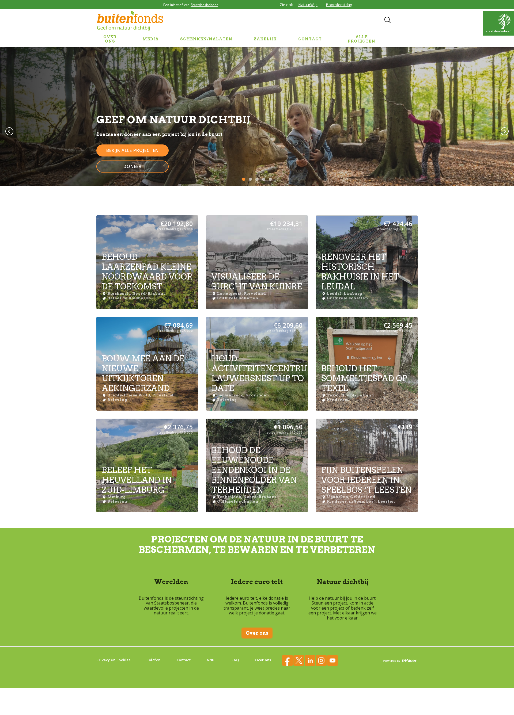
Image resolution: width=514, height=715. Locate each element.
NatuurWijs (308, 4)
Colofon (153, 659)
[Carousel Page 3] (257, 179)
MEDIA (150, 39)
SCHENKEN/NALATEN (206, 39)
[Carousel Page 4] (263, 179)
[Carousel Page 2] (250, 179)
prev (9, 131)
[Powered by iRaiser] (400, 660)
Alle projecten (361, 39)
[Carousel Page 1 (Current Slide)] (243, 179)
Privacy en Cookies (113, 659)
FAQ (235, 659)
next (505, 131)
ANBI (211, 659)
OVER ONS (109, 39)
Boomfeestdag (339, 4)
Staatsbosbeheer (204, 4)
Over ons (257, 633)
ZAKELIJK (265, 39)
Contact (184, 659)
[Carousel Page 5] (270, 179)
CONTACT (310, 39)
